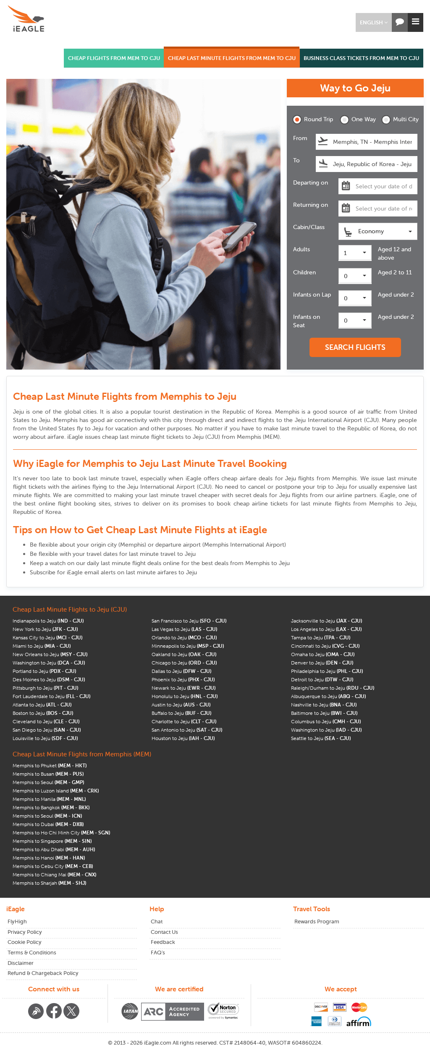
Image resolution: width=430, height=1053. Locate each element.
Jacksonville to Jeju (326, 621)
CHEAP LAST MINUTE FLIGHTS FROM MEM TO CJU (232, 58)
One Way (363, 119)
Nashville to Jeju (324, 704)
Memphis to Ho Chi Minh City (61, 832)
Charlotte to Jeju (184, 721)
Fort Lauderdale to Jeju (51, 696)
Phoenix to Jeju (183, 679)
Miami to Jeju (42, 646)
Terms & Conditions (32, 952)
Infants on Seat (306, 321)
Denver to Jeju (322, 662)
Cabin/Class (309, 227)
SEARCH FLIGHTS (355, 347)
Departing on (310, 182)
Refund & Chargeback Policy (43, 973)
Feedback (163, 942)
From (300, 138)
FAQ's (158, 952)
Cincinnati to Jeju (325, 646)
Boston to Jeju (43, 713)
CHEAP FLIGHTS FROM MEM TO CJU (114, 58)
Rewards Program (316, 921)
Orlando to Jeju (184, 637)
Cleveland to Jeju (46, 721)
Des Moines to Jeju (49, 679)
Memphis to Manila (49, 799)
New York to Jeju (45, 629)
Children (304, 272)
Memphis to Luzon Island (56, 790)
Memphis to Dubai (48, 824)
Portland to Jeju (44, 671)
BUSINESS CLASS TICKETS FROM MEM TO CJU (361, 58)
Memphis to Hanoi (49, 858)
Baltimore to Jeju (324, 713)
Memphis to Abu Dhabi (54, 849)
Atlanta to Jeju (42, 704)
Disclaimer (21, 963)
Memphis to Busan (48, 774)
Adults (301, 249)
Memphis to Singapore (52, 841)
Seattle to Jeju (321, 738)
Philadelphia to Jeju (327, 671)
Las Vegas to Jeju (184, 629)
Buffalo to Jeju (181, 713)
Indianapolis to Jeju (48, 621)
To (296, 160)
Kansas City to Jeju (47, 637)
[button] (374, 22)
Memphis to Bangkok (51, 807)
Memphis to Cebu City (53, 866)
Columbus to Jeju (326, 721)
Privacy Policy (25, 932)
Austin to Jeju (181, 704)
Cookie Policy (25, 942)
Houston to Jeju (183, 738)
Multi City (405, 119)
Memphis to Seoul (48, 782)
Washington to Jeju (49, 662)
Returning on (310, 205)
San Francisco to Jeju (189, 621)
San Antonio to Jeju (187, 730)
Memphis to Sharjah (49, 883)
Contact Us (164, 932)
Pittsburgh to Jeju (45, 688)
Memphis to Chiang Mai (54, 874)
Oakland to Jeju (184, 654)
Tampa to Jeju (320, 637)
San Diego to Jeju (47, 730)
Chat (157, 921)
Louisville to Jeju (45, 738)
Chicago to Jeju (184, 662)
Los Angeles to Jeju (326, 629)
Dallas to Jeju (181, 671)
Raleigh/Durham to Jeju (332, 688)
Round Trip (316, 119)
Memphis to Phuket (50, 765)
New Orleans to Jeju (50, 654)
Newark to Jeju (183, 688)
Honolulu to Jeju (185, 696)
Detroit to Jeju (322, 679)
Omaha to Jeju (322, 654)
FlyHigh (17, 921)
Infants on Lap (312, 294)
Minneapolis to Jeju (188, 646)
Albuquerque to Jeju (328, 696)
